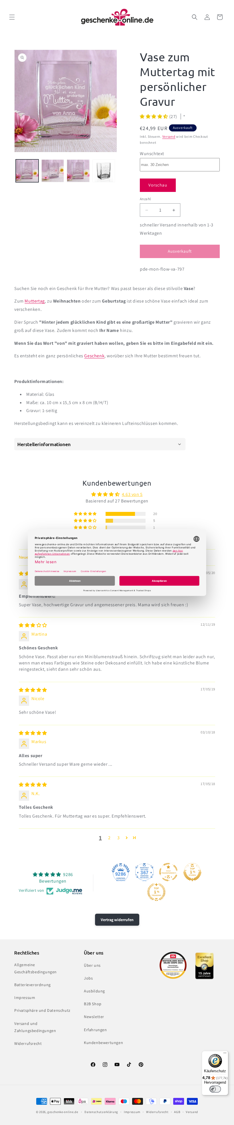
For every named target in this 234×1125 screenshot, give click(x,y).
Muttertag (35, 301)
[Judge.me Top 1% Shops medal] (192, 872)
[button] (12, 17)
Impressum (24, 997)
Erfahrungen (95, 1029)
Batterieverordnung (32, 984)
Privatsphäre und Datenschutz (42, 1010)
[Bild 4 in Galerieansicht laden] (103, 170)
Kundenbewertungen (103, 1042)
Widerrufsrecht (28, 1043)
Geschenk (94, 356)
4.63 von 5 (132, 494)
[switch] (215, 1089)
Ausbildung (94, 991)
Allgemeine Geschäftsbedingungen (35, 968)
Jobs (88, 978)
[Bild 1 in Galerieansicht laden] (27, 170)
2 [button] (109, 838)
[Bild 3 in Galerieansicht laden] (78, 170)
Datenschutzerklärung (101, 1112)
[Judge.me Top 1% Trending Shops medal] (156, 892)
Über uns (92, 965)
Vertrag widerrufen (117, 919)
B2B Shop (93, 1003)
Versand (168, 136)
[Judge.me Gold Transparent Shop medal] (168, 872)
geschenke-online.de (62, 1112)
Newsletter (94, 1016)
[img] (33, 625)
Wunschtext (152, 154)
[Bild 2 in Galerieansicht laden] (52, 170)
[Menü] (224, 1054)
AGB (177, 1112)
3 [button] (118, 838)
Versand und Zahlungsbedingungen (35, 1027)
